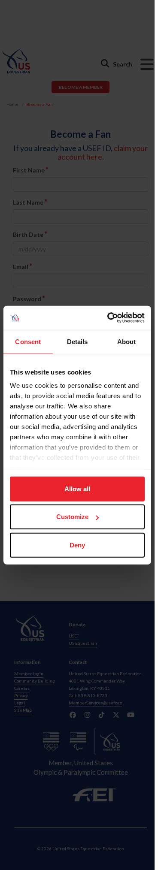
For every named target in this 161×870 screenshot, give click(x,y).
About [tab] (126, 341)
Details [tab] (77, 341)
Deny (77, 544)
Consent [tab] (28, 341)
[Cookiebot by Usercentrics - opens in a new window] (109, 317)
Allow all (77, 488)
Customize (72, 516)
